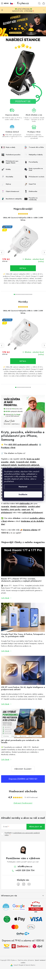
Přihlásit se (35, 827)
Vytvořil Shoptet (18, 965)
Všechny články (23, 769)
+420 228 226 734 (25, 870)
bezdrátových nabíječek (28, 465)
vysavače (5, 506)
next (44, 252)
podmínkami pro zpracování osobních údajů (22, 834)
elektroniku (24, 503)
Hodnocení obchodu (23, 791)
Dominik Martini (30, 965)
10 (27, 294)
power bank (6, 468)
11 (30, 387)
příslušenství (19, 468)
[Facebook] (18, 884)
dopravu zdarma (30, 530)
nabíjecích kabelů (9, 465)
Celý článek (5, 598)
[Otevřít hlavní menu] (4, 3)
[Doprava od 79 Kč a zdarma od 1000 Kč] (23, 946)
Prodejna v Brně (8, 447)
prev (2, 252)
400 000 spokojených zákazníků (23, 444)
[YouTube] (29, 884)
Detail (23, 268)
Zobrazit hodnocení (23, 803)
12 (30, 294)
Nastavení (23, 486)
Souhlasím (23, 494)
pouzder (5, 462)
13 (31, 294)
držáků (33, 462)
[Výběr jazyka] (12, 3)
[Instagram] (23, 884)
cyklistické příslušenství (32, 512)
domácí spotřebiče (18, 506)
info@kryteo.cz (25, 866)
